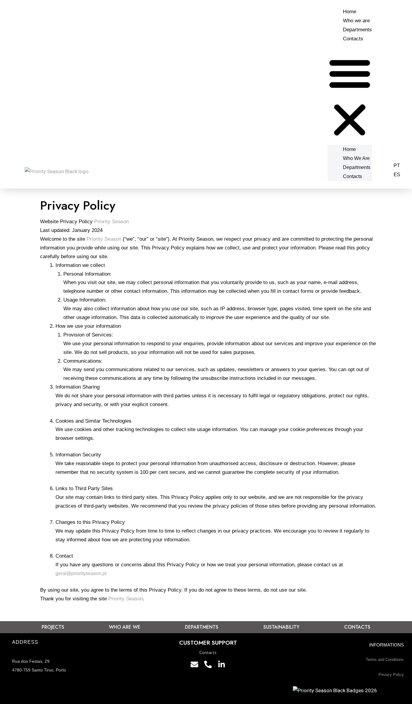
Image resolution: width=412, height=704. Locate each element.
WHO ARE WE (124, 627)
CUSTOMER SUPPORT (208, 643)
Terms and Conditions (385, 659)
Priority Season (111, 221)
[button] (350, 98)
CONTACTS (357, 627)
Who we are (356, 20)
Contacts (353, 39)
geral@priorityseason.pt (80, 573)
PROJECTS (53, 627)
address (25, 642)
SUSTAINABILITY (281, 627)
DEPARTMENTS (201, 627)
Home (349, 11)
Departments (357, 30)
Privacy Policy (391, 674)
